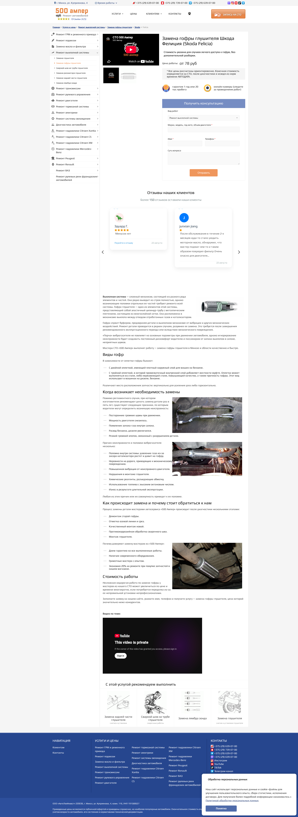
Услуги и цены (69, 27)
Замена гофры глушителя (119, 27)
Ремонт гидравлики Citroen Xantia (76, 130)
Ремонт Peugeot (65, 158)
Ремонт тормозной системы (72, 106)
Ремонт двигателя (67, 100)
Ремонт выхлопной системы (91, 27)
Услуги (116, 13)
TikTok (217, 767)
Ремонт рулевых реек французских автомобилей (76, 178)
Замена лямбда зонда (66, 83)
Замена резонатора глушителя (71, 73)
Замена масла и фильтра (71, 46)
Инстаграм (220, 760)
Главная (56, 27)
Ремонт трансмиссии (68, 88)
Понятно (221, 808)
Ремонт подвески (66, 40)
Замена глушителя (65, 58)
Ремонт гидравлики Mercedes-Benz (74, 150)
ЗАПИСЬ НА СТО (232, 14)
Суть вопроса (174, 150)
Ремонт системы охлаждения (73, 118)
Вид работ (173, 111)
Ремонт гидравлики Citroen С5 (73, 136)
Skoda (137, 27)
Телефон (210, 139)
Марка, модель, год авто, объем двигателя (190, 125)
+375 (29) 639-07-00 (147, 3)
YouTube (219, 764)
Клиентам (152, 13)
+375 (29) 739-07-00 (176, 3)
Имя (171, 139)
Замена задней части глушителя (71, 78)
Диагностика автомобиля (71, 124)
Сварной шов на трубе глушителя (72, 68)
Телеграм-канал (223, 771)
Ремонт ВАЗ (63, 170)
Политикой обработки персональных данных (232, 800)
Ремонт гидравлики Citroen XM (74, 142)
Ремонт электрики (66, 112)
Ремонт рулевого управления (73, 94)
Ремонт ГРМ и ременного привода (76, 34)
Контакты (175, 13)
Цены (133, 13)
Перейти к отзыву (124, 243)
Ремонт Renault (65, 164)
